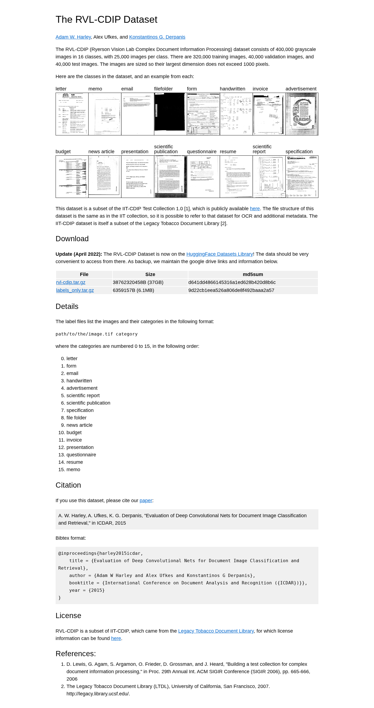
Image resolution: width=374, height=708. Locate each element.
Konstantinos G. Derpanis (157, 37)
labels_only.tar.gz (75, 290)
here (255, 208)
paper (146, 500)
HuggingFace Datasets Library (219, 254)
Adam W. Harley (73, 37)
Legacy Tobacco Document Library (216, 631)
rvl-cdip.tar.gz (70, 282)
